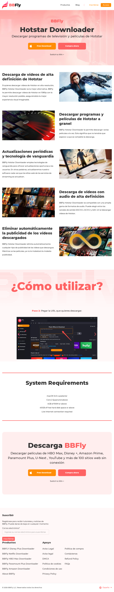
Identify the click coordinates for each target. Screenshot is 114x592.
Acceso (106, 5)
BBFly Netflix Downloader (15, 554)
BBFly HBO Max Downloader (16, 559)
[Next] (94, 334)
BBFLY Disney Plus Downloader (18, 549)
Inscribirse (94, 5)
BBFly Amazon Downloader (16, 569)
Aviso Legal (48, 549)
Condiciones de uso (52, 569)
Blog (77, 5)
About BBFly (8, 574)
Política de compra (74, 549)
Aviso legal (47, 554)
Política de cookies (51, 564)
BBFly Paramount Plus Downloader (20, 564)
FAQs (67, 564)
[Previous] (19, 334)
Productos (65, 5)
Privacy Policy (49, 574)
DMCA (45, 559)
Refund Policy (72, 559)
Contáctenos (71, 554)
